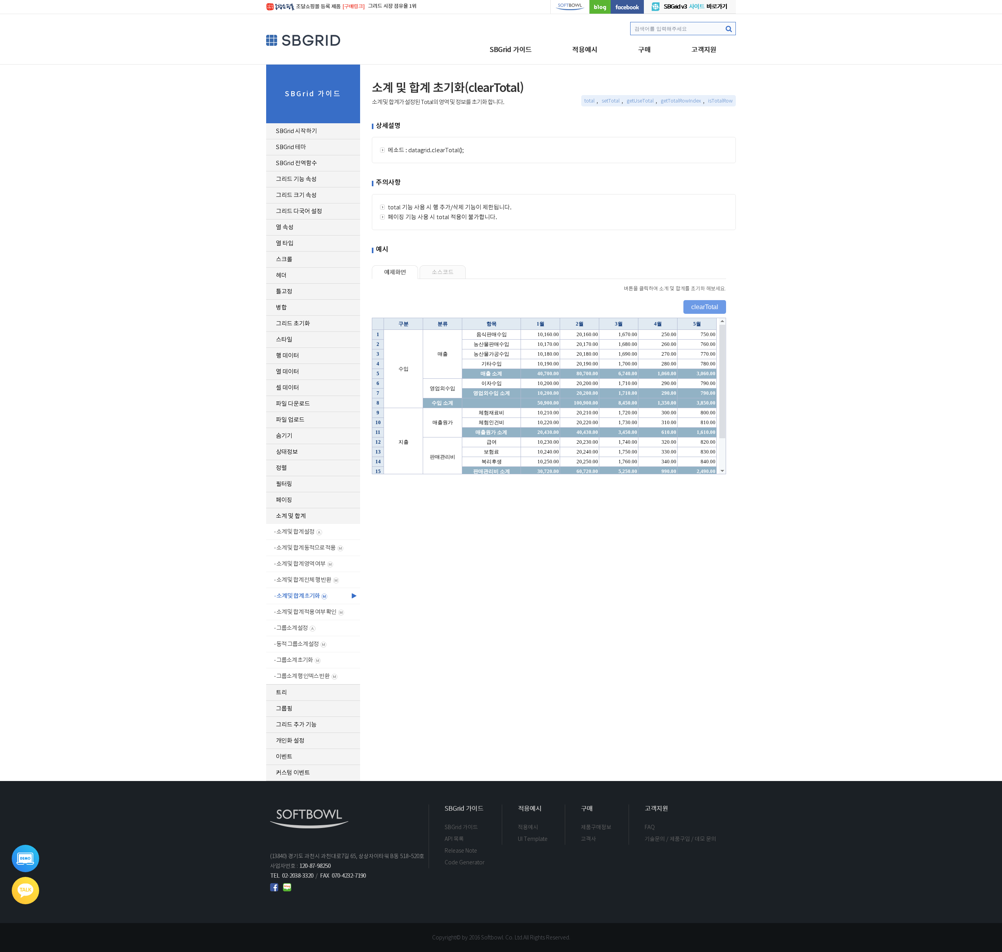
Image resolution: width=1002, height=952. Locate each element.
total (589, 100)
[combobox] (683, 28)
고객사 (588, 838)
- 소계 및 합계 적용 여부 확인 (305, 611)
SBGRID (303, 40)
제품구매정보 (596, 827)
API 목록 (454, 838)
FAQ (650, 827)
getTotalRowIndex (681, 100)
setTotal (611, 100)
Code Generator (465, 862)
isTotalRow (720, 100)
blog (600, 7)
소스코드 (443, 272)
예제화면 (395, 272)
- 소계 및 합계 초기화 (296, 595)
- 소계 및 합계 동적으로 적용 (304, 547)
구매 (644, 49)
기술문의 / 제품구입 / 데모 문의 (680, 838)
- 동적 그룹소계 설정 (296, 644)
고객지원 (703, 49)
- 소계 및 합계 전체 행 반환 (302, 579)
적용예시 (584, 49)
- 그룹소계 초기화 (293, 660)
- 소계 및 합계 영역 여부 (299, 563)
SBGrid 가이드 (511, 49)
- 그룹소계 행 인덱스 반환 (302, 676)
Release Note (461, 850)
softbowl (569, 7)
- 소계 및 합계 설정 (294, 531)
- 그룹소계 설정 (291, 628)
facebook (627, 7)
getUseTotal (640, 100)
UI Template (533, 838)
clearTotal (704, 307)
